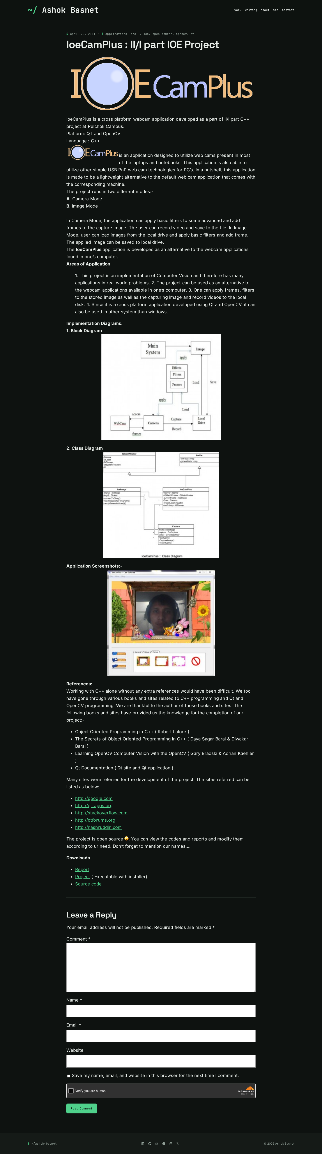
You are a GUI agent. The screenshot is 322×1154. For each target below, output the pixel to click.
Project (82, 876)
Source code (88, 884)
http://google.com (94, 798)
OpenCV (181, 34)
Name (74, 1000)
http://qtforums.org (95, 820)
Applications (116, 34)
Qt (192, 34)
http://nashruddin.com (98, 827)
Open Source (162, 34)
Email (73, 1025)
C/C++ (135, 34)
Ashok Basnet (70, 10)
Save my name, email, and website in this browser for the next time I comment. (155, 1075)
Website (74, 1050)
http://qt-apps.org (94, 805)
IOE (146, 34)
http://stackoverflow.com (101, 812)
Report (82, 869)
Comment (78, 939)
